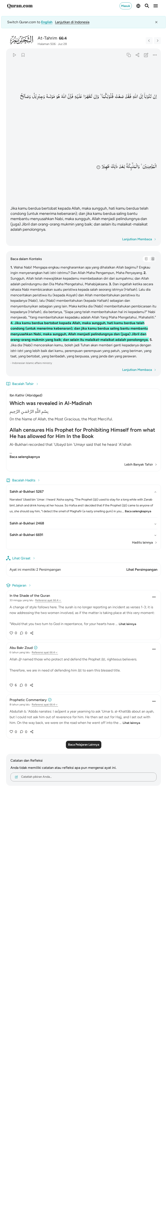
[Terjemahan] (152, 259)
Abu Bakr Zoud (21, 648)
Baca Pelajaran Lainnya (83, 744)
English (46, 22)
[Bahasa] (138, 6)
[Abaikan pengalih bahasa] (156, 22)
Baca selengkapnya (25, 457)
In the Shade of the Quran (30, 596)
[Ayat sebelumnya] (149, 40)
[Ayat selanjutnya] (157, 40)
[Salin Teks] (128, 55)
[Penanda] (23, 55)
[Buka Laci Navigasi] (155, 6)
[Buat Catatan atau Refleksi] (146, 55)
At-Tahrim (47, 38)
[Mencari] (147, 6)
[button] (155, 96)
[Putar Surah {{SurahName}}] (14, 55)
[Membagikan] (137, 55)
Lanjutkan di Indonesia (72, 22)
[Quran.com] (20, 6)
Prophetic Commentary (28, 700)
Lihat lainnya (127, 624)
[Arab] (146, 259)
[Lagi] (155, 55)
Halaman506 (47, 44)
